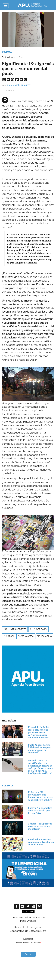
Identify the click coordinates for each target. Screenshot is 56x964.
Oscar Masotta (25, 636)
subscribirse (28, 911)
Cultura (7, 52)
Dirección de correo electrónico (27, 943)
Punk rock (9, 636)
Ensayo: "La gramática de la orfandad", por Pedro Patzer (40, 810)
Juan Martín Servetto (19, 85)
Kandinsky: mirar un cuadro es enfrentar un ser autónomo (41, 842)
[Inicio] (32, 5)
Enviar (28, 954)
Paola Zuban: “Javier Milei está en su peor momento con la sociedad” (40, 748)
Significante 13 (44, 636)
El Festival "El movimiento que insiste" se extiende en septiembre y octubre (40, 796)
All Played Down (38, 629)
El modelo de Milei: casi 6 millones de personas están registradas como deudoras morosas (39, 732)
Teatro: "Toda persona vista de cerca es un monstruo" (40, 826)
